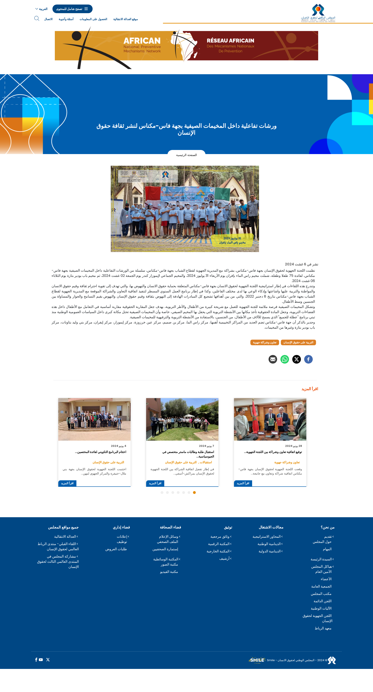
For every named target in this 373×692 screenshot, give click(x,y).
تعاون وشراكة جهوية (265, 342)
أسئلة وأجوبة (66, 19)
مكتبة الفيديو (169, 571)
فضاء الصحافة (170, 527)
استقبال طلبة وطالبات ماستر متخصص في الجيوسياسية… (188, 454)
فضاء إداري (121, 527)
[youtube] (41, 660)
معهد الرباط (323, 628)
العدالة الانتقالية (65, 536)
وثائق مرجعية (219, 536)
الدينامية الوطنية (269, 543)
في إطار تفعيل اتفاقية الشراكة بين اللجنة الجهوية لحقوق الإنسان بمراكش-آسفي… (182, 471)
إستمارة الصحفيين (165, 549)
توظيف (122, 541)
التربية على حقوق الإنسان (298, 342)
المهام (327, 549)
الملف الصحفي (167, 541)
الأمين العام (323, 571)
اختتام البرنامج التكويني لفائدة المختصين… (100, 452)
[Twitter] (296, 359)
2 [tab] (189, 492)
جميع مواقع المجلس (63, 527)
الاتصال (48, 19)
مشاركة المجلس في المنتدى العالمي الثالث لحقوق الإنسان (58, 561)
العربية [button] (43, 9)
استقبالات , (205, 462)
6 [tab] (167, 492)
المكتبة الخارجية (218, 551)
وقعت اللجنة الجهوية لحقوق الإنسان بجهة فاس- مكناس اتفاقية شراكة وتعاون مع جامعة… (270, 471)
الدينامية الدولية (270, 551)
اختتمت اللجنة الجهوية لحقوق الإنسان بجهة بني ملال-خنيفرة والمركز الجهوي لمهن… (94, 471)
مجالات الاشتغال (271, 527)
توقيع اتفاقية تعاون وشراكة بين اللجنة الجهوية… (273, 452)
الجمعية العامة (321, 586)
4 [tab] (178, 492)
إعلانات (122, 536)
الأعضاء (326, 579)
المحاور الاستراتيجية (267, 536)
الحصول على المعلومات (93, 19)
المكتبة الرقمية (218, 543)
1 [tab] (194, 492)
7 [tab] (162, 492)
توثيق (228, 527)
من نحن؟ (328, 527)
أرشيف (224, 558)
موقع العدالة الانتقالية (125, 19)
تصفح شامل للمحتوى (69, 9)
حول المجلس (322, 541)
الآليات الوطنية (321, 608)
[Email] (273, 359)
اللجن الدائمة (323, 601)
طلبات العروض (116, 549)
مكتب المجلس (321, 593)
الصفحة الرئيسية (186, 155)
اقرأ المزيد (243, 483)
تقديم (328, 536)
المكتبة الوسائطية (165, 559)
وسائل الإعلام (168, 536)
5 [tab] (172, 492)
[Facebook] (308, 359)
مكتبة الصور (169, 564)
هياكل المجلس (321, 566)
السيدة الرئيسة (321, 559)
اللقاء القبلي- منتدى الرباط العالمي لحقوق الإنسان (58, 546)
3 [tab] (183, 492)
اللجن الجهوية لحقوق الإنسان (317, 618)
